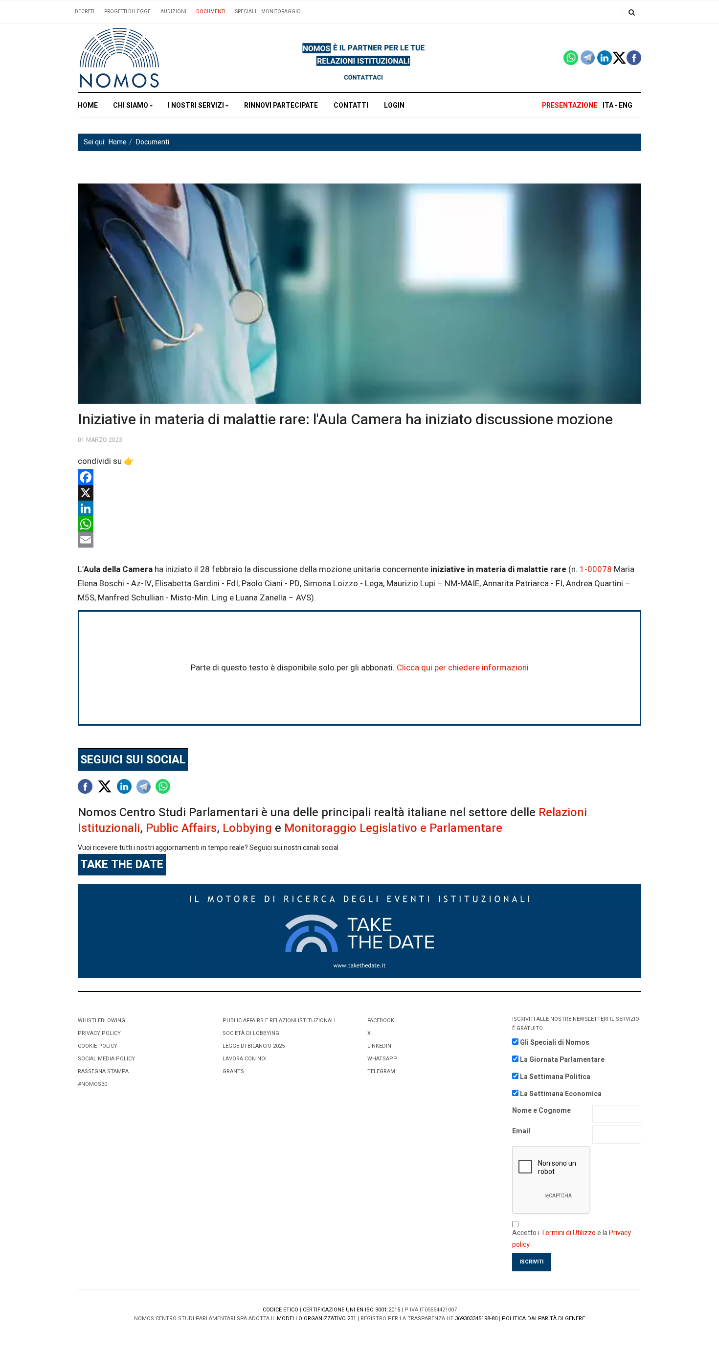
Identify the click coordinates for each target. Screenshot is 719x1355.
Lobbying (247, 828)
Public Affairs (181, 828)
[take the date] (359, 931)
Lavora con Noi (245, 1059)
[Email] (359, 540)
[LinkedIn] (359, 508)
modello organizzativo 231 (316, 1318)
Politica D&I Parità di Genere (543, 1318)
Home (88, 105)
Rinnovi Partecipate (281, 105)
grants (233, 1071)
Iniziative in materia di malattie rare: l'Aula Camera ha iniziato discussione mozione (345, 420)
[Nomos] (119, 58)
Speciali (245, 11)
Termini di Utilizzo (568, 1233)
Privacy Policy (99, 1033)
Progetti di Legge (127, 11)
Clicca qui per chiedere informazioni (463, 668)
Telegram (381, 1071)
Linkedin (379, 1046)
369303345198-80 (476, 1318)
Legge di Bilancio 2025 (254, 1046)
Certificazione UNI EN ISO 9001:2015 (351, 1310)
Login (394, 105)
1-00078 (596, 569)
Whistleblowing (101, 1020)
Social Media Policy (106, 1059)
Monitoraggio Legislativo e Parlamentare (393, 828)
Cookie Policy (97, 1046)
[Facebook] (359, 477)
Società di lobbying (251, 1033)
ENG (625, 105)
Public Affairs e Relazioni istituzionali (279, 1020)
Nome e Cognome (541, 1110)
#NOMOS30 (92, 1084)
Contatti (351, 105)
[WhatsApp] (359, 524)
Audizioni (173, 11)
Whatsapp (382, 1059)
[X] (359, 493)
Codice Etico (280, 1310)
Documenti (210, 11)
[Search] (632, 11)
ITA (608, 105)
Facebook (380, 1020)
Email (521, 1131)
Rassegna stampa (103, 1071)
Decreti (84, 11)
